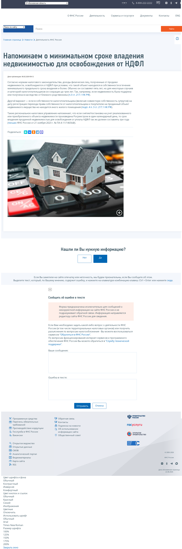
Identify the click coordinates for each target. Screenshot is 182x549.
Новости (28, 39)
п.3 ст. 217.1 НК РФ (79, 94)
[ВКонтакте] (29, 132)
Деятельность (97, 15)
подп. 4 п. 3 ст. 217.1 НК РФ (96, 107)
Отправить (82, 405)
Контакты (164, 15)
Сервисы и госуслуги (122, 15)
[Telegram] (37, 132)
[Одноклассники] (33, 132)
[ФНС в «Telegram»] (176, 3)
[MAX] (41, 132)
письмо (12, 122)
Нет (85, 257)
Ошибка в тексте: (57, 377)
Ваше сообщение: (58, 350)
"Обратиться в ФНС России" (75, 334)
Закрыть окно (10, 547)
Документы (146, 15)
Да (100, 257)
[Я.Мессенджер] (25, 132)
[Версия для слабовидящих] (125, 3)
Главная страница (12, 39)
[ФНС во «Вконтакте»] (166, 3)
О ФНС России (75, 15)
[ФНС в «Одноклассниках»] (171, 3)
